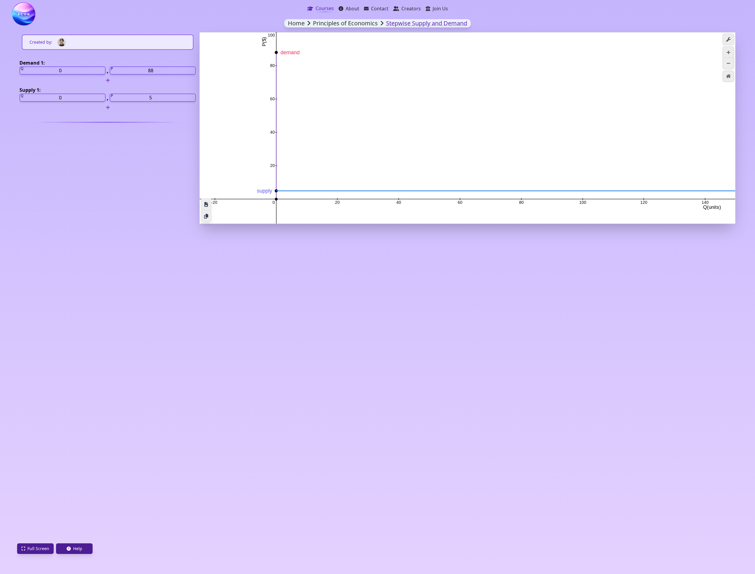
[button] (728, 39)
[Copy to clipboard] (206, 216)
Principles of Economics (345, 23)
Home (296, 23)
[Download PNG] (206, 204)
